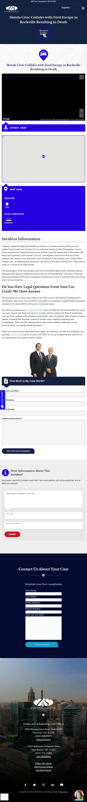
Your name (9, 514)
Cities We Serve (43, 763)
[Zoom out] (81, 115)
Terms (72, 119)
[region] (43, 97)
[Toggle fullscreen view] (81, 77)
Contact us (15, 334)
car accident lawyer (34, 310)
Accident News (43, 770)
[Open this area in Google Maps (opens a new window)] (6, 119)
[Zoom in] (81, 111)
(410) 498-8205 (43, 736)
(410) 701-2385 (43, 753)
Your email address (12, 523)
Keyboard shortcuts (46, 119)
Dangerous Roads (43, 766)
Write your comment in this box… (21, 493)
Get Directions (43, 739)
